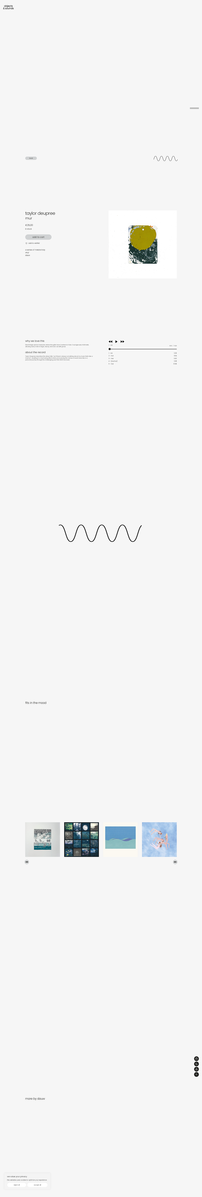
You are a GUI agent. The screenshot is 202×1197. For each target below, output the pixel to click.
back (31, 158)
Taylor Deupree (40, 213)
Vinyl (27, 252)
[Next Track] (122, 342)
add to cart (38, 237)
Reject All (17, 1185)
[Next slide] (175, 862)
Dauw (27, 255)
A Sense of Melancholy (35, 250)
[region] (27, 1181)
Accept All (37, 1185)
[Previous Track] (110, 342)
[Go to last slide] (27, 862)
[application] (143, 344)
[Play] (118, 341)
